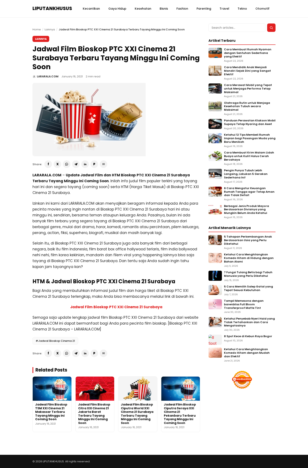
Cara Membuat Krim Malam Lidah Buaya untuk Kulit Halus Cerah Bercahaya (249, 156)
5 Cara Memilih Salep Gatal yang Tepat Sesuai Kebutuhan (248, 288)
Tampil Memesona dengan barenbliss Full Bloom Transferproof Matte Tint (244, 304)
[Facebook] (48, 164)
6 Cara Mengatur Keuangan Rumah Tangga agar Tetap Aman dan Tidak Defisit (249, 192)
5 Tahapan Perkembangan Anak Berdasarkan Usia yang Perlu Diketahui (248, 240)
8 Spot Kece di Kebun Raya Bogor (248, 336)
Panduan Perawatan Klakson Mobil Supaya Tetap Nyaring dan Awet (250, 122)
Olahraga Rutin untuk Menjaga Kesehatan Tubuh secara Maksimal (247, 106)
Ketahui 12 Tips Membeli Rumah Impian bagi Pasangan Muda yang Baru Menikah (250, 138)
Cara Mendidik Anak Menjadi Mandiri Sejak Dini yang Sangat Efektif (247, 71)
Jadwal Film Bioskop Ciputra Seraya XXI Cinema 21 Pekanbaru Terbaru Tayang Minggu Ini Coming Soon (180, 413)
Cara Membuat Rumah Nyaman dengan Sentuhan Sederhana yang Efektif (247, 53)
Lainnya (50, 29)
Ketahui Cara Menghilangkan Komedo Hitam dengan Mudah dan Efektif (247, 353)
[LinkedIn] (85, 164)
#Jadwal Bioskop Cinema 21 (55, 341)
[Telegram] (76, 164)
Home (36, 29)
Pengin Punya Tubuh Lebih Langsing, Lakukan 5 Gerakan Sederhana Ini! (246, 174)
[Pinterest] (94, 164)
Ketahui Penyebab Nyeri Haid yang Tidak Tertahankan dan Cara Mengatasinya (249, 322)
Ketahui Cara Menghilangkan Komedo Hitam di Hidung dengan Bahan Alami (249, 258)
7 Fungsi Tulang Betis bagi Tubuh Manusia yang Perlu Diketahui (248, 274)
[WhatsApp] (66, 164)
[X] (57, 164)
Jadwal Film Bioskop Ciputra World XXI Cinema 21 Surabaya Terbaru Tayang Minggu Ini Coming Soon (137, 413)
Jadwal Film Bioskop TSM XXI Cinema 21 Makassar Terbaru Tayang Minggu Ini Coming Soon (51, 411)
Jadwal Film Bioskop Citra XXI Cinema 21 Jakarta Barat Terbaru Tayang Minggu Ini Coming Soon (94, 413)
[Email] (103, 164)
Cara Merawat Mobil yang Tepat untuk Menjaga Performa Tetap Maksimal (248, 88)
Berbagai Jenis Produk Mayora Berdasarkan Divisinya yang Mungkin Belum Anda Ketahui (246, 209)
